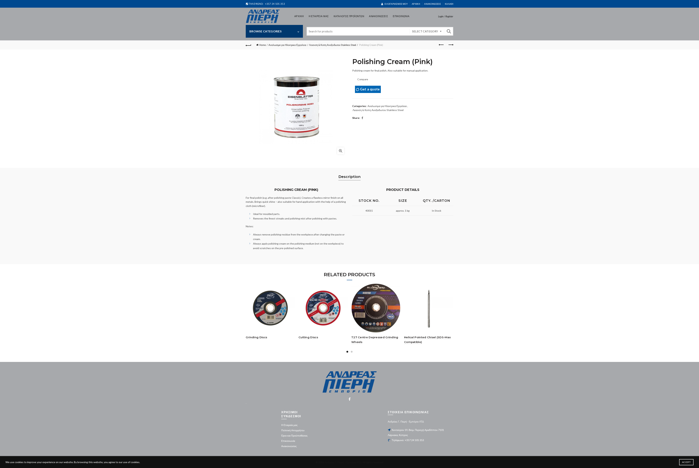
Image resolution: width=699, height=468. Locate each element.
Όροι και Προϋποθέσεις (294, 435)
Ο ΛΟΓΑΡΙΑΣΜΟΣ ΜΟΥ (396, 4)
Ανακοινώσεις (289, 446)
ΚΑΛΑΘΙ (449, 4)
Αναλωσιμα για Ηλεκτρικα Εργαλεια (287, 44)
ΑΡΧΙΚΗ (416, 4)
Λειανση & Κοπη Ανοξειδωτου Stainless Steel (332, 44)
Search (448, 31)
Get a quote (370, 89)
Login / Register (445, 16)
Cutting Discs (308, 337)
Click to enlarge (340, 150)
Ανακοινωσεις (432, 4)
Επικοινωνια (401, 16)
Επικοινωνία (288, 440)
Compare (362, 79)
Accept (686, 462)
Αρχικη (299, 16)
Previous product (441, 45)
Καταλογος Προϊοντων (349, 16)
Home (262, 44)
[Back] (248, 45)
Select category (425, 31)
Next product (450, 45)
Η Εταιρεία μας (289, 425)
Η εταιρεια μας (319, 16)
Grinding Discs (256, 337)
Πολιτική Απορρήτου (293, 430)
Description (349, 176)
